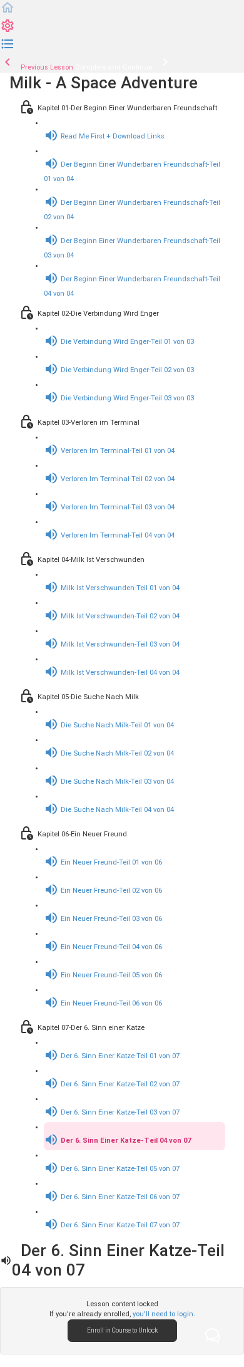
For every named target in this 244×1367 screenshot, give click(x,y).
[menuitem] (7, 31)
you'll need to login (163, 1314)
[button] (7, 13)
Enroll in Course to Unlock (122, 1330)
